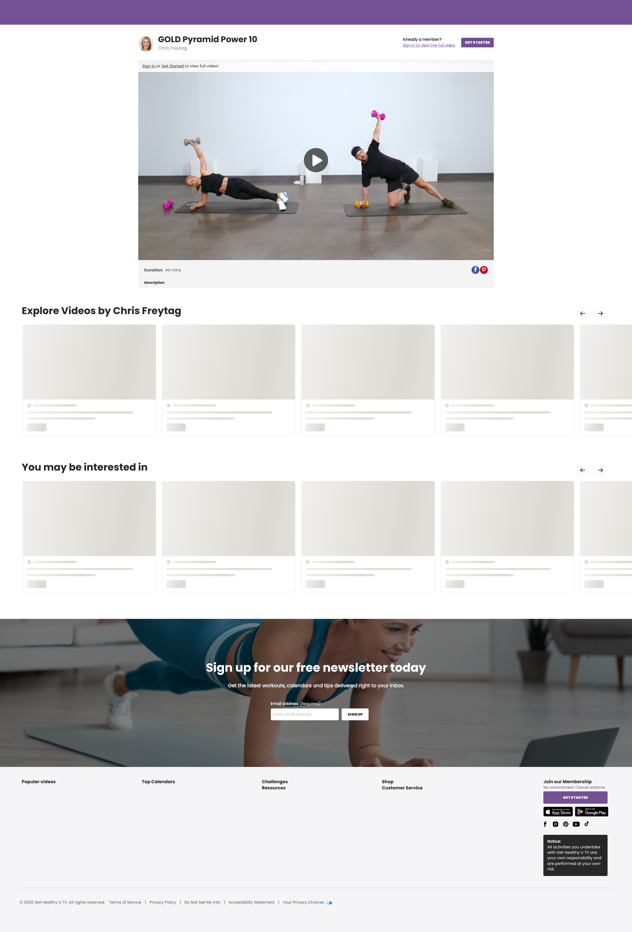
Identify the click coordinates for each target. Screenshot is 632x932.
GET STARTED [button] (477, 42)
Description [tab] (154, 282)
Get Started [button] (575, 797)
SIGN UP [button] (355, 714)
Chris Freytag (172, 48)
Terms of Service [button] (125, 902)
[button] (429, 42)
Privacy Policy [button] (163, 902)
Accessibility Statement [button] (252, 902)
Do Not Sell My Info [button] (202, 902)
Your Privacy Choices (303, 902)
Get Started (173, 66)
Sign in (149, 66)
